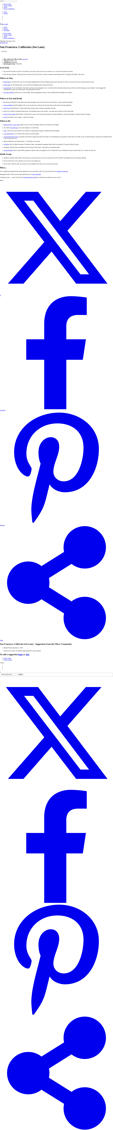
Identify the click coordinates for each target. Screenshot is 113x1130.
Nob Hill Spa (14, 127)
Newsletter (7, 30)
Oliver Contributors (9, 9)
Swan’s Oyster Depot (9, 114)
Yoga (5, 130)
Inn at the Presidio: (9, 92)
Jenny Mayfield (36, 174)
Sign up (6, 13)
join (27, 654)
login (20, 654)
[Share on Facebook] (56, 902)
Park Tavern (7, 108)
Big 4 (5, 117)
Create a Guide (8, 5)
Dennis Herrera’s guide (29, 177)
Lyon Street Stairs (8, 133)
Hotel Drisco (7, 82)
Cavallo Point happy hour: (11, 136)
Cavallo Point (7, 88)
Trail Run (6, 144)
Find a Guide (7, 4)
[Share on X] (56, 789)
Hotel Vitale (7, 85)
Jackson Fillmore (8, 105)
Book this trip (4, 42)
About (5, 7)
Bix (5, 102)
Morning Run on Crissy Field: (12, 124)
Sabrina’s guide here (62, 171)
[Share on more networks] (56, 1129)
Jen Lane (25, 59)
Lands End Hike (8, 150)
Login (5, 12)
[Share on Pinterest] (56, 1016)
